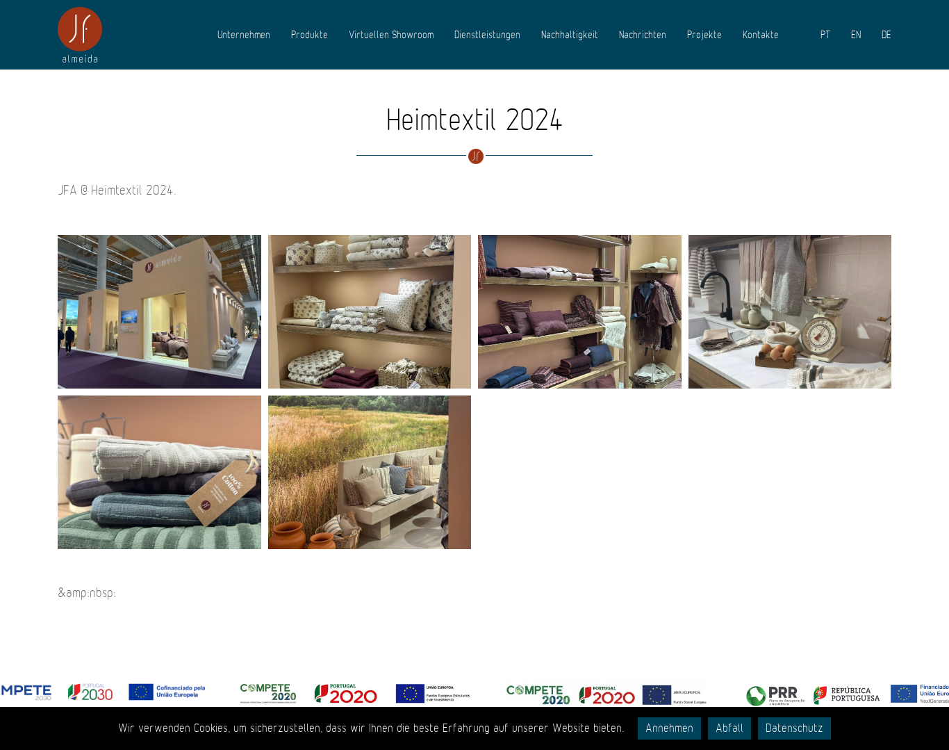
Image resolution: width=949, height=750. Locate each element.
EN (856, 34)
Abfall (729, 728)
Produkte (309, 34)
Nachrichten (642, 34)
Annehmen (669, 728)
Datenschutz (794, 728)
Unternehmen (243, 34)
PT (825, 34)
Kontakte (761, 34)
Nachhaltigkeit (569, 34)
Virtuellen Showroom (391, 34)
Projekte (704, 34)
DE (886, 34)
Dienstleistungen (487, 34)
